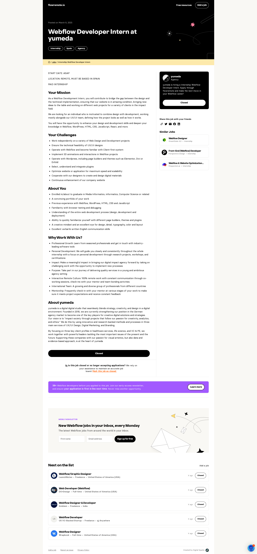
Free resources (184, 5)
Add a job (204, 465)
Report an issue (67, 550)
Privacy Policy (83, 550)
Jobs (54, 62)
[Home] (49, 62)
